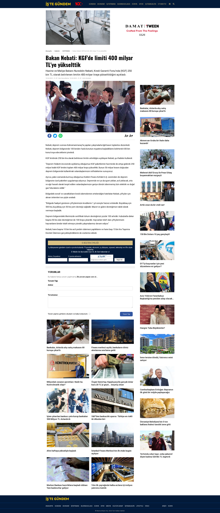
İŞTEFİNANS (111, 4)
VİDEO (147, 506)
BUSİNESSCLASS (123, 4)
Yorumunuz (53, 295)
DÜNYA (134, 4)
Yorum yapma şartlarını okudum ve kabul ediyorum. (68, 314)
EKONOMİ (101, 4)
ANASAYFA (49, 506)
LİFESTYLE (139, 506)
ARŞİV (164, 506)
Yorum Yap (126, 314)
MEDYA (108, 506)
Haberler (57, 51)
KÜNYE (170, 506)
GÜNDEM (92, 4)
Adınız (50, 285)
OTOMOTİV (162, 4)
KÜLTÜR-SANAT (118, 506)
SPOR (141, 4)
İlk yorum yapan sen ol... (87, 277)
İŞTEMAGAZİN (150, 4)
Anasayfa (49, 51)
